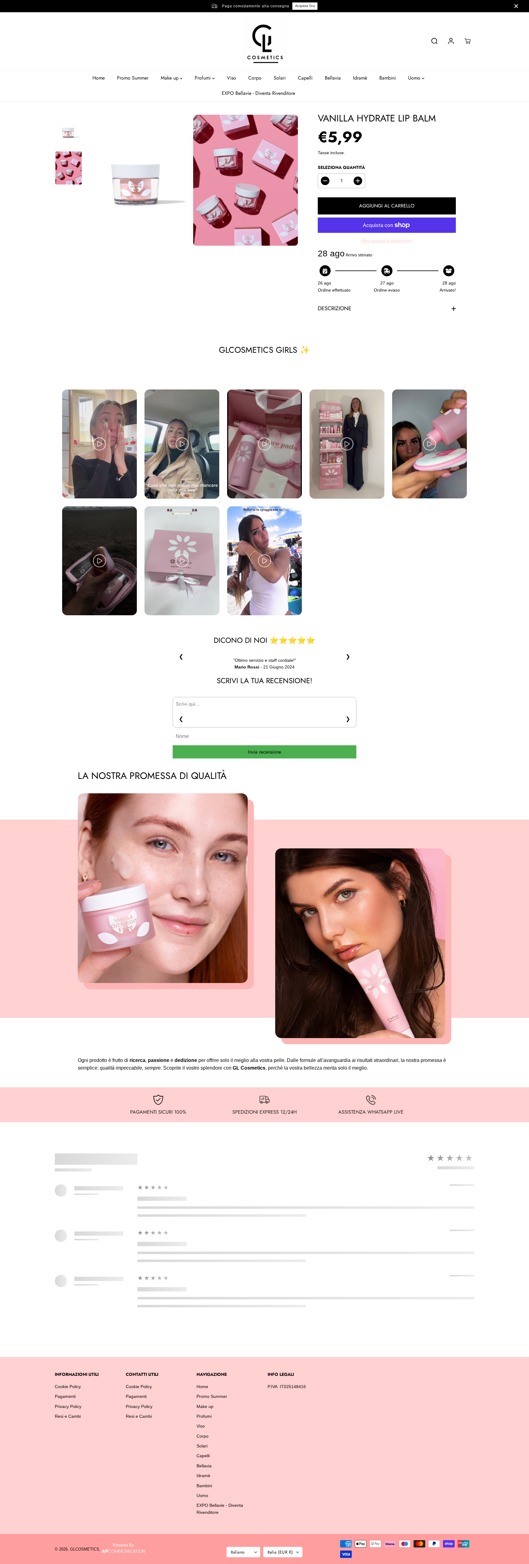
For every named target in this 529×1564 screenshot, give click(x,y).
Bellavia (333, 77)
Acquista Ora (305, 6)
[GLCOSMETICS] (264, 41)
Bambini (387, 77)
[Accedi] (451, 41)
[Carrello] (467, 41)
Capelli (305, 77)
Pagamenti (65, 1396)
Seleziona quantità (341, 167)
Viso (231, 77)
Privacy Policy (68, 1406)
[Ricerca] (434, 41)
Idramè (360, 77)
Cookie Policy (68, 1386)
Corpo (254, 77)
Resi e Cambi (68, 1416)
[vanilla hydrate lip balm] (137, 179)
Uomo (415, 77)
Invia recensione (264, 751)
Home (98, 77)
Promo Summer (132, 77)
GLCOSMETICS (84, 1549)
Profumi (203, 77)
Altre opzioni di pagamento (387, 240)
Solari (280, 77)
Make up (170, 77)
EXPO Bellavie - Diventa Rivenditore (258, 93)
